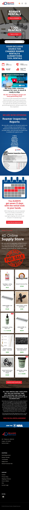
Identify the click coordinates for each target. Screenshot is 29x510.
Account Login (5, 485)
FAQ (3, 483)
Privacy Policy (5, 476)
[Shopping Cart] (22, 3)
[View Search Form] (20, 3)
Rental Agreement (6, 455)
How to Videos (5, 481)
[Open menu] (25, 3)
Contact (3, 474)
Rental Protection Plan (7, 463)
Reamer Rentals (6, 457)
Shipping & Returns (6, 479)
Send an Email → (6, 443)
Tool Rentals (5, 459)
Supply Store (5, 461)
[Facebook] (3, 496)
